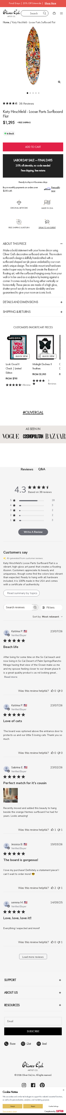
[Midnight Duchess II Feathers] (45, 347)
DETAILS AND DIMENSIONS (20, 302)
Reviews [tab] (27, 469)
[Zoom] (58, 82)
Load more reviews (33, 957)
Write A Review (33, 532)
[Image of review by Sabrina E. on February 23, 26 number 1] (10, 795)
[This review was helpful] (52, 888)
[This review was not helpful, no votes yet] (59, 691)
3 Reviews (52, 382)
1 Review (25, 384)
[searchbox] (18, 607)
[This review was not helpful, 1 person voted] (59, 830)
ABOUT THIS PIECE (14, 244)
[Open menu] (61, 13)
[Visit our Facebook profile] (33, 1085)
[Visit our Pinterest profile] (42, 1085)
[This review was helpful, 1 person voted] (52, 830)
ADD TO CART (33, 147)
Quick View (21, 356)
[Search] (44, 13)
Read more (10, 677)
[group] (33, 55)
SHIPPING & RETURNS (16, 312)
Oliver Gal (27, 1075)
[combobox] (34, 13)
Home (6, 22)
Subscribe (33, 1031)
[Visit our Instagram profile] (24, 1085)
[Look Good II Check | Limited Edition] (18, 347)
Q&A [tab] (41, 469)
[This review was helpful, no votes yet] (52, 691)
